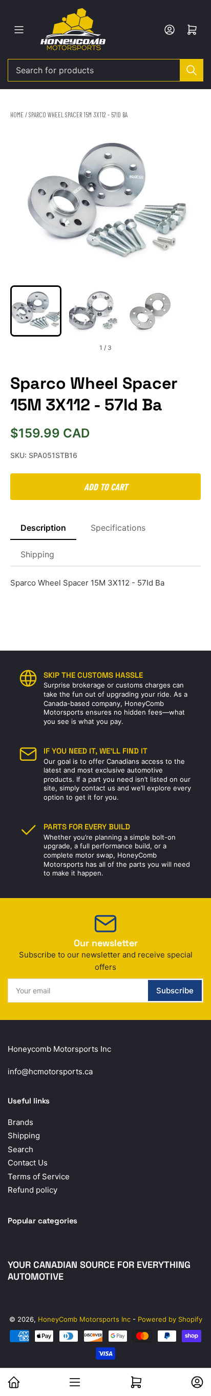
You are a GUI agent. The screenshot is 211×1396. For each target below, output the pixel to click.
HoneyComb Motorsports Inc (84, 1319)
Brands (20, 1122)
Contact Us (28, 1163)
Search (20, 1149)
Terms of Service (39, 1176)
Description (43, 528)
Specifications (118, 528)
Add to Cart (106, 486)
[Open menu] (19, 29)
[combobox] (105, 70)
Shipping (37, 554)
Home (17, 115)
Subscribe (175, 990)
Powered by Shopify (170, 1319)
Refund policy (32, 1190)
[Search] (191, 70)
